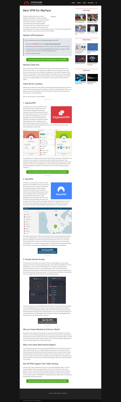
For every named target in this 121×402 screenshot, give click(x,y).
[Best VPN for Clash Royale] (92, 47)
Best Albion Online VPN (80, 63)
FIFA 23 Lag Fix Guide (79, 22)
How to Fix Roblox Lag (92, 32)
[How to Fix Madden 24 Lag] (80, 28)
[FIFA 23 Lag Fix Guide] (80, 17)
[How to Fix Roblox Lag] (92, 28)
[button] (96, 3)
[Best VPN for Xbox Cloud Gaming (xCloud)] (80, 77)
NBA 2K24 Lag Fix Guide (92, 22)
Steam (84, 2)
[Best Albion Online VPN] (80, 58)
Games (73, 2)
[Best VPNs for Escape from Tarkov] (92, 58)
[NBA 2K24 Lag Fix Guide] (92, 17)
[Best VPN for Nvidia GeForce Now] (92, 77)
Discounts (91, 2)
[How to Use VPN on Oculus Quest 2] (80, 47)
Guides (79, 2)
